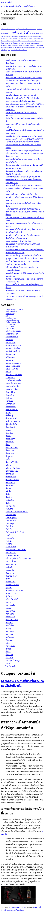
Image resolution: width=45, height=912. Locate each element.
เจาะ (9, 50)
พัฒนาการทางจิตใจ (6, 45)
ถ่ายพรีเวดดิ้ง (11, 427)
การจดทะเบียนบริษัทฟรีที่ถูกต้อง (18, 241)
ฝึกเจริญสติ (36, 43)
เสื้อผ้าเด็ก (9, 655)
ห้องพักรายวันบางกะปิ (14, 591)
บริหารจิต (23, 43)
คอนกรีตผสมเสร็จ (13, 366)
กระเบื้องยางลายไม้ (13, 331)
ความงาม (9, 360)
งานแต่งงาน (10, 378)
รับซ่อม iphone (11, 518)
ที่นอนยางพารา (8, 43)
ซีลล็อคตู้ (9, 416)
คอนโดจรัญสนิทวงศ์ (14, 375)
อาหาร (8, 602)
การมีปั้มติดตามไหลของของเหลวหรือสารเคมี (24, 136)
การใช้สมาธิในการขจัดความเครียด (14, 36)
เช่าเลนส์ (9, 623)
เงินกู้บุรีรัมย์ (10, 611)
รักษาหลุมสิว (11, 515)
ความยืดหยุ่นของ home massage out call (21, 95)
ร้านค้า (8, 535)
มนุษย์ (13, 45)
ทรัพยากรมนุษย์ (38, 41)
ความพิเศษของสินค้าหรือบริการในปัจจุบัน (18, 6)
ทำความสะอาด (12, 448)
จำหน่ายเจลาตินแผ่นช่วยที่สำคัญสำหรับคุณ (23, 209)
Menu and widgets (8, 18)
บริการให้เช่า (11, 477)
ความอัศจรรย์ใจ (13, 38)
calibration (4, 29)
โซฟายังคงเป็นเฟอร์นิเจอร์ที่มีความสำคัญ (22, 142)
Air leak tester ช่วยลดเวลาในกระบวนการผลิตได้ (24, 139)
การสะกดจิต (10, 343)
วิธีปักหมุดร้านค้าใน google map (18, 558)
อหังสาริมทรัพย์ (12, 599)
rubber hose (10, 326)
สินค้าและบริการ (12, 585)
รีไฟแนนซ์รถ (11, 547)
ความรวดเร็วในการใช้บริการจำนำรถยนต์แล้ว (24, 186)
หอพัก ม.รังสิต (11, 593)
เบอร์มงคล (20, 50)
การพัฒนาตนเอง (36, 33)
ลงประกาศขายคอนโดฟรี (16, 550)
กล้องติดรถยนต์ (12, 334)
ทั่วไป (8, 445)
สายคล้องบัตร (11, 576)
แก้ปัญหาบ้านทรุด (13, 661)
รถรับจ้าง (9, 509)
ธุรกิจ (8, 459)
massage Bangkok (12, 320)
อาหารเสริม (10, 605)
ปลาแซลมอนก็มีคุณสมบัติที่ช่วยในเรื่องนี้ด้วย (23, 256)
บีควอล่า (9, 488)
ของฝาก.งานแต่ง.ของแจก (31, 36)
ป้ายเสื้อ (9, 497)
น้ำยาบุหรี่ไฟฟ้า (12, 462)
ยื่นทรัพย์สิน (10, 506)
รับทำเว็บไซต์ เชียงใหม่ (15, 532)
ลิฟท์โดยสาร (11, 553)
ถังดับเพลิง (31, 41)
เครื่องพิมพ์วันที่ (40, 47)
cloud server (10, 314)
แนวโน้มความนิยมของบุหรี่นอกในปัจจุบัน (22, 81)
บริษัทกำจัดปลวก (12, 480)
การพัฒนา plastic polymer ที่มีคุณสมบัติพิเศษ (23, 177)
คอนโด (8, 372)
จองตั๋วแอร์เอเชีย (12, 386)
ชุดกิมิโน (7, 41)
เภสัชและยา (10, 637)
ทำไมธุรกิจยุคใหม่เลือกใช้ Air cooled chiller (23, 98)
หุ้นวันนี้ (9, 596)
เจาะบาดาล (10, 617)
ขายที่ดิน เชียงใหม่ (13, 348)
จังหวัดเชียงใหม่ (22, 38)
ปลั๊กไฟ (8, 491)
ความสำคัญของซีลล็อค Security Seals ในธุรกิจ (24, 78)
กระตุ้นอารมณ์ (20, 29)
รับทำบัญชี (10, 523)
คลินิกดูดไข (10, 357)
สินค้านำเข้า (10, 582)
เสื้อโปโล (9, 658)
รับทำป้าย (9, 526)
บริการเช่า (10, 474)
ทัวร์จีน (8, 436)
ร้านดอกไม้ (10, 538)
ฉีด (27, 38)
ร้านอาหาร (10, 544)
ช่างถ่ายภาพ (11, 407)
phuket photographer (13, 322)
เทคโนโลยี (14, 50)
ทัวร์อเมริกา (10, 439)
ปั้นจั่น (8, 494)
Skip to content (6, 2)
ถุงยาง (8, 430)
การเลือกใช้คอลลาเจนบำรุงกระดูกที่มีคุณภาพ (24, 151)
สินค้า (8, 579)
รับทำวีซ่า (9, 529)
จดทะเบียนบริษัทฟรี (13, 383)
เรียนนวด (9, 640)
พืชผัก (8, 503)
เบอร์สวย (9, 634)
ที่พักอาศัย (10, 453)
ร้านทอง (9, 541)
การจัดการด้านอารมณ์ (30, 29)
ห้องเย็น (33, 47)
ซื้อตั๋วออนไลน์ (11, 418)
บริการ (8, 465)
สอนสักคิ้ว (10, 570)
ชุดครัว (8, 413)
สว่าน (2, 47)
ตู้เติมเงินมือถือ (11, 424)
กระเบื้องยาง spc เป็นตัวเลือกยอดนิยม (20, 101)
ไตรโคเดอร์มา (11, 666)
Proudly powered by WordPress (12, 910)
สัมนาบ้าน (10, 573)
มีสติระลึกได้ (18, 45)
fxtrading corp (11, 318)
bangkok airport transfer (15, 309)
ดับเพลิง (12, 41)
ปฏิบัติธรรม (29, 43)
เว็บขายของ (10, 646)
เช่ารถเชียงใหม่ (12, 620)
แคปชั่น (9, 663)
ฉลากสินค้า (10, 404)
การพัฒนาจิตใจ (19, 33)
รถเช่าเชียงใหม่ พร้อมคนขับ (17, 512)
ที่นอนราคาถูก (16, 43)
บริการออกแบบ (12, 471)
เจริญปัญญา (4, 50)
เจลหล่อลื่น (10, 614)
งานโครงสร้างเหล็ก (13, 381)
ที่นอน (2, 43)
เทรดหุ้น (9, 628)
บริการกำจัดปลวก (13, 468)
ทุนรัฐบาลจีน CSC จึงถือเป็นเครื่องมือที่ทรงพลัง (24, 258)
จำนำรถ (9, 398)
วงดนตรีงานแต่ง (12, 556)
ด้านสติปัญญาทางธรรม (21, 41)
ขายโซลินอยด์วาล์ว (13, 351)
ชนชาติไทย (32, 38)
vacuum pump (11, 328)
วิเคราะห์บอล (11, 561)
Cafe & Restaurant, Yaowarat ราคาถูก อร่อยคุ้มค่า (25, 104)
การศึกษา (9, 340)
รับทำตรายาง (11, 521)
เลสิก (8, 643)
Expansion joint (11, 29)
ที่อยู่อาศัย (9, 456)
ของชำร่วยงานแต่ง (13, 346)
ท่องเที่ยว (9, 433)
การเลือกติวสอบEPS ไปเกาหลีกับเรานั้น (21, 194)
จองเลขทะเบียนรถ (13, 389)
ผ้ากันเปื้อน (10, 500)
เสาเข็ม (8, 649)
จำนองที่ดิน (10, 392)
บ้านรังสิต (9, 486)
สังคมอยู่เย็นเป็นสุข (9, 47)
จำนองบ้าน (10, 395)
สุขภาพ (9, 588)
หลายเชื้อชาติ (27, 47)
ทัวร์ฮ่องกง (10, 442)
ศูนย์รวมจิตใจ (39, 45)
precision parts (11, 324)
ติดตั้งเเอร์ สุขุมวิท (13, 421)
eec (7, 316)
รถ (23, 45)
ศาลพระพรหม (11, 564)
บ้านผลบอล (10, 483)
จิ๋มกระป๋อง (10, 401)
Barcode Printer (11, 312)
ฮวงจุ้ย (8, 608)
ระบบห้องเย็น (31, 45)
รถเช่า (26, 45)
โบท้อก (25, 50)
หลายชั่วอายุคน (19, 47)
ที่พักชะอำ (10, 451)
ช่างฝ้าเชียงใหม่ (12, 410)
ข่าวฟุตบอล (10, 354)
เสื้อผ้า (8, 652)
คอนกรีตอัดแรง (12, 369)
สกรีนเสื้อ (9, 567)
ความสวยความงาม (13, 363)
